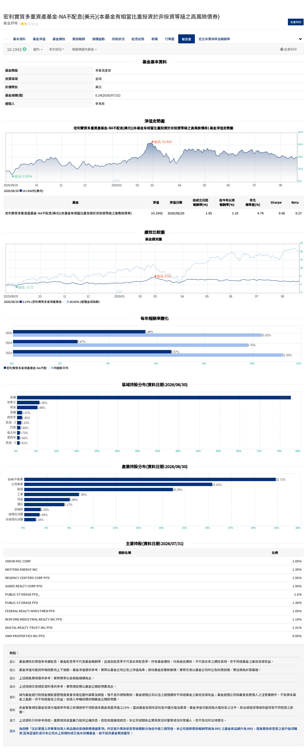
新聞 (154, 39)
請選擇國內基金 (83, 49)
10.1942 (14, 49)
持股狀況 (118, 39)
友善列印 (295, 22)
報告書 (186, 39)
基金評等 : (11, 23)
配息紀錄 (138, 39)
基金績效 (59, 39)
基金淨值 (39, 39)
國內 (36, 49)
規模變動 (98, 39)
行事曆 (169, 39)
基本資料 (19, 39)
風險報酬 (78, 39)
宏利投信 (55, 49)
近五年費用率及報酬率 (214, 39)
